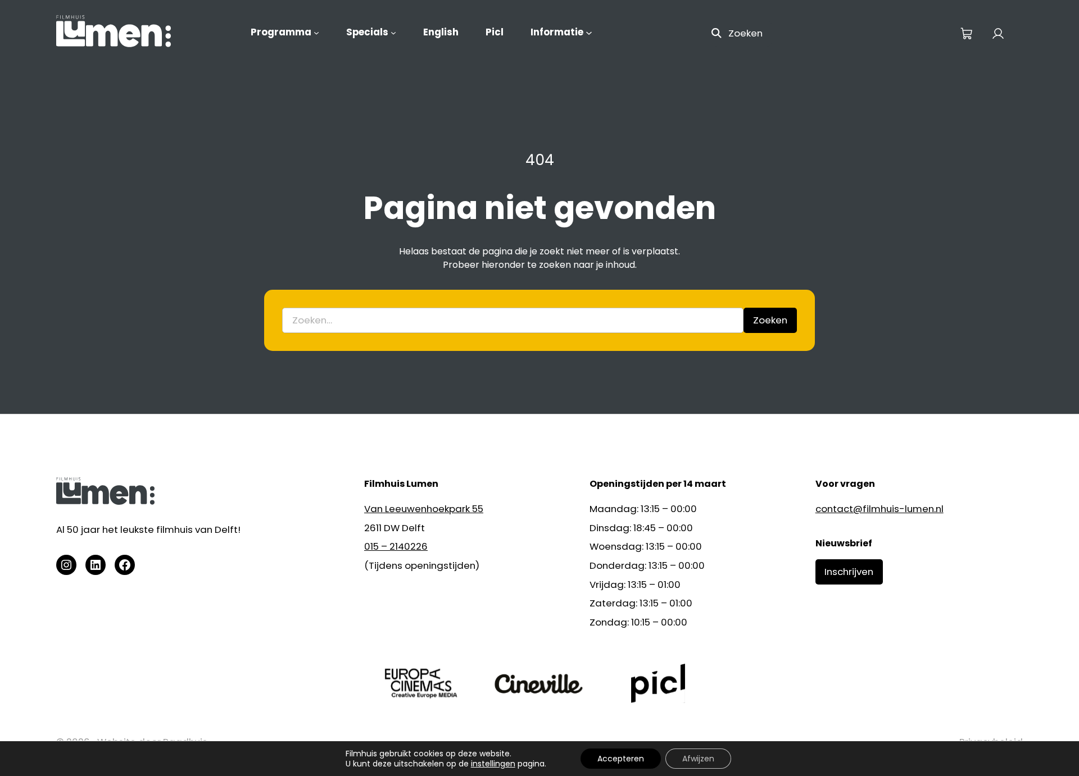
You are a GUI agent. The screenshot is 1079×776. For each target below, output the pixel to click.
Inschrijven (848, 571)
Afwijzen (698, 758)
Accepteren (620, 758)
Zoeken (745, 33)
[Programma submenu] (316, 32)
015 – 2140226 (396, 546)
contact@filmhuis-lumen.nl (879, 508)
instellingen (493, 764)
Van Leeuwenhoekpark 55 (423, 508)
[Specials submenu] (393, 32)
